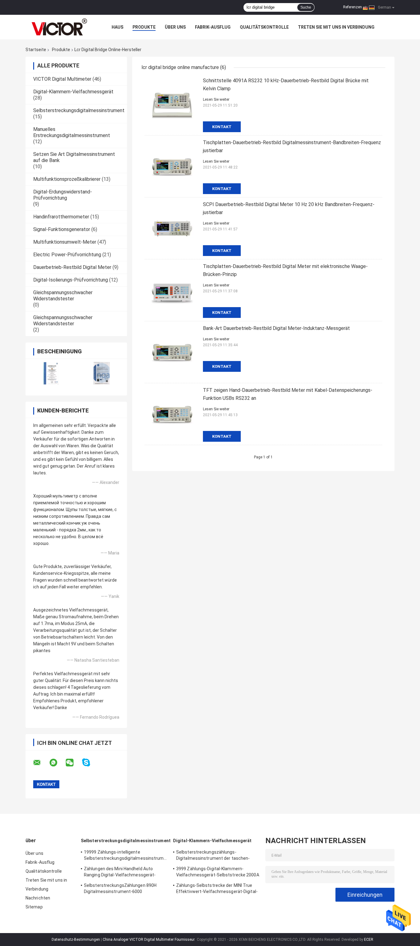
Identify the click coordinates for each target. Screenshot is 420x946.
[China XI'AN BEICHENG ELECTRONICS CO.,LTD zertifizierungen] (51, 373)
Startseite (36, 49)
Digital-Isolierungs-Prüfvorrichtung (70, 280)
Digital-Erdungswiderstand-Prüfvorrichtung (62, 195)
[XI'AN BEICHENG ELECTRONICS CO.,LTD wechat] (73, 763)
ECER (368, 939)
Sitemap (34, 906)
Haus (117, 27)
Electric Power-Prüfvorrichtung (67, 255)
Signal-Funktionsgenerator (61, 229)
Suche (305, 7)
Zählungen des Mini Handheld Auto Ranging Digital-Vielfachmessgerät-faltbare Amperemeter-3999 (120, 872)
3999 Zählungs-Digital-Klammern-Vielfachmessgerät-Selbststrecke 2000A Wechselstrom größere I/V (217, 872)
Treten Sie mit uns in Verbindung (336, 27)
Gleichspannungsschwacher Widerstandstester (63, 296)
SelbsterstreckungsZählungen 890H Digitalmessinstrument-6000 (120, 888)
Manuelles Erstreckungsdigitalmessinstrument (71, 132)
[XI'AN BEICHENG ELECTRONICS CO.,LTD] (59, 27)
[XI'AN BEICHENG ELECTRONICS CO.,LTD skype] (90, 763)
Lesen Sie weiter (216, 99)
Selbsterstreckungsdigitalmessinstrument (79, 110)
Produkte (144, 27)
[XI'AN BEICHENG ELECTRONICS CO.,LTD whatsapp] (57, 763)
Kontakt (222, 126)
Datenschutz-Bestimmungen (76, 939)
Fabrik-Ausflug (213, 27)
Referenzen (352, 7)
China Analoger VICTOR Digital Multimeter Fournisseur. (149, 939)
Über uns (175, 27)
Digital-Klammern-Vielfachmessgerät (73, 92)
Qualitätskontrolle (264, 27)
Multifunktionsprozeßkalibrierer (67, 179)
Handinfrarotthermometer (61, 217)
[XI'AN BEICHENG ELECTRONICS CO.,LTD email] (41, 763)
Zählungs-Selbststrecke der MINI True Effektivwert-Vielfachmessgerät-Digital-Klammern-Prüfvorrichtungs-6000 (217, 889)
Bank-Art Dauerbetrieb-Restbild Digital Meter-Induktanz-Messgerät (276, 328)
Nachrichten (38, 897)
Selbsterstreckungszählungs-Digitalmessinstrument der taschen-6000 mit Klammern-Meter (213, 856)
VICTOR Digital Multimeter (62, 79)
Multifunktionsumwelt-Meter (64, 242)
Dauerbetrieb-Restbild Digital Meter (72, 267)
